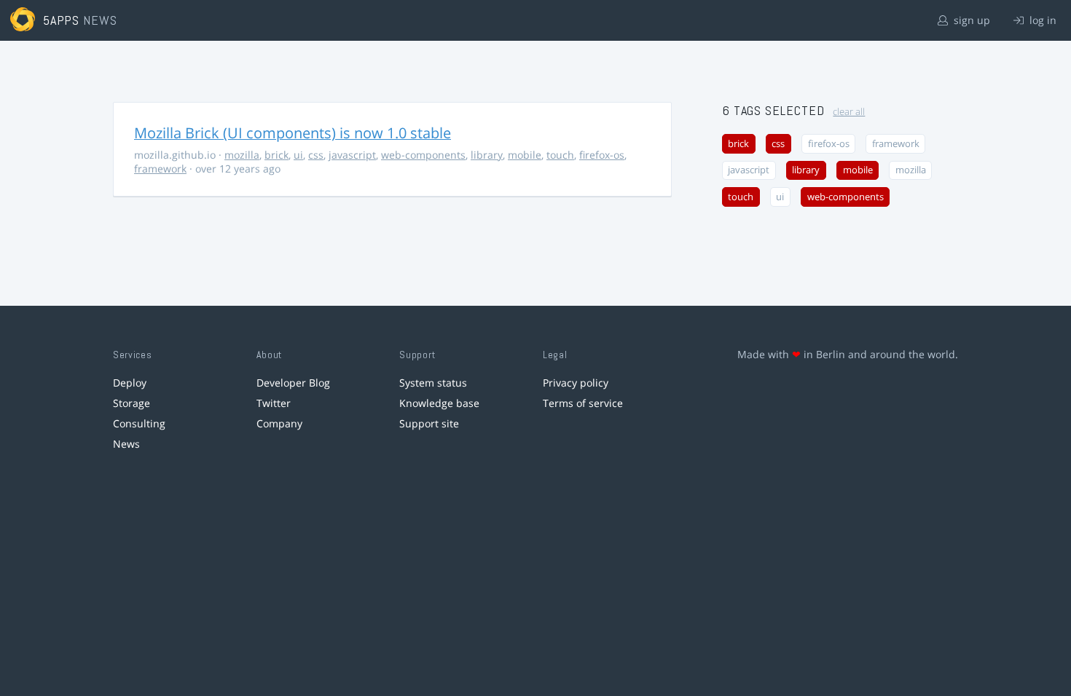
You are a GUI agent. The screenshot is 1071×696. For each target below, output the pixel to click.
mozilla (241, 155)
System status (433, 382)
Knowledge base (439, 403)
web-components (423, 155)
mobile (524, 155)
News (126, 444)
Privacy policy (575, 382)
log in (1041, 20)
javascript (352, 155)
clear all (849, 112)
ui (298, 155)
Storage (131, 403)
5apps (61, 20)
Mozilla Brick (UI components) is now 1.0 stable (292, 133)
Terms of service (583, 403)
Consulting (139, 423)
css (315, 155)
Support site (429, 423)
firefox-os (601, 155)
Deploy (129, 382)
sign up (970, 20)
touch (560, 155)
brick (276, 155)
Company (279, 423)
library (487, 155)
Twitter (273, 403)
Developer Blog (293, 382)
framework (160, 168)
